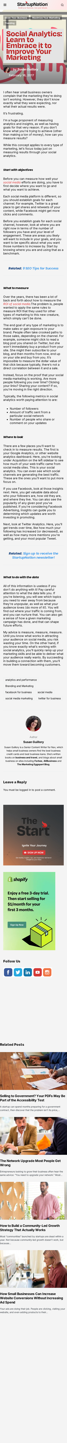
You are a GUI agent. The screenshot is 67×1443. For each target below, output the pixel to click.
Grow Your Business (16, 17)
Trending (10, 23)
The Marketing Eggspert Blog (33, 764)
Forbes (38, 760)
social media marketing (19, 698)
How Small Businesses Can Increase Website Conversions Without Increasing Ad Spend (31, 1298)
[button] (5, 5)
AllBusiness (50, 760)
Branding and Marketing (19, 686)
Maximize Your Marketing (46, 17)
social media (45, 692)
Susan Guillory (33, 742)
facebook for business (18, 692)
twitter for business (49, 698)
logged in (25, 789)
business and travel (26, 757)
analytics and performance (21, 679)
